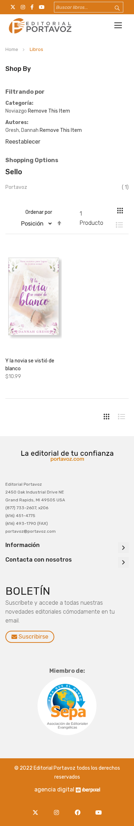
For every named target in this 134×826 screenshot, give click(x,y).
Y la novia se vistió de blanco (29, 365)
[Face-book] (79, 808)
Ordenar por (38, 212)
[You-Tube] (99, 808)
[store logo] (39, 25)
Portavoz (16, 187)
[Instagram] (58, 808)
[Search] (112, 8)
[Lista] (116, 225)
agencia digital (54, 789)
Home (12, 49)
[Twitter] (37, 808)
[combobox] (88, 7)
